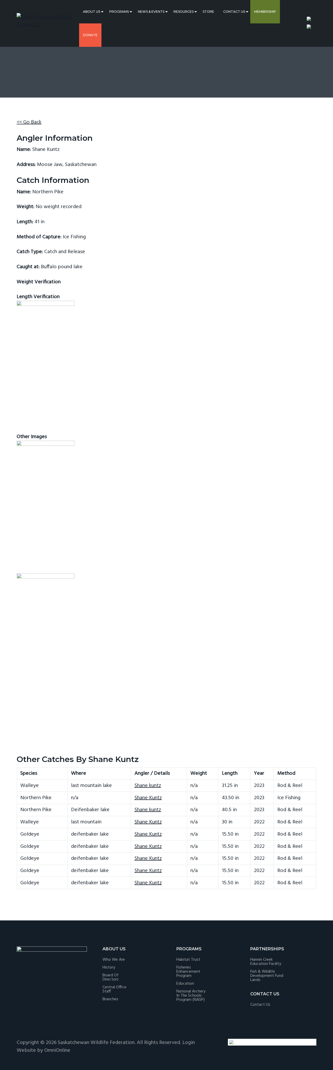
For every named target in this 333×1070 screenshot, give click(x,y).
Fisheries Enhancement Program (188, 971)
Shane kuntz (148, 785)
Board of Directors (111, 977)
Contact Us (234, 12)
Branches (110, 999)
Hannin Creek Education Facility (265, 962)
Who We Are (114, 960)
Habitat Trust (188, 960)
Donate (90, 35)
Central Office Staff (114, 989)
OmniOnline (57, 1050)
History (109, 967)
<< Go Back (29, 122)
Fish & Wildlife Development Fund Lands (266, 976)
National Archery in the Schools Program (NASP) (191, 995)
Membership (265, 12)
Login (188, 1043)
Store (208, 12)
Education (185, 984)
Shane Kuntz (148, 798)
